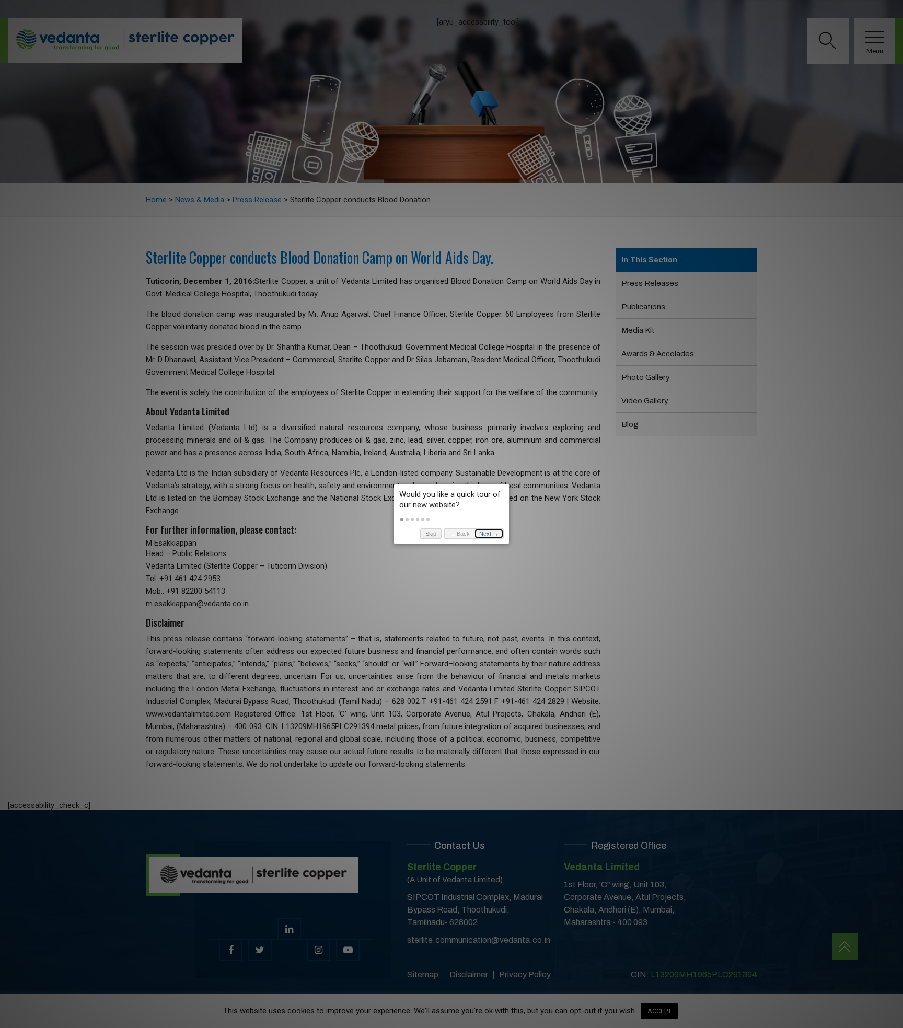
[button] (401, 519)
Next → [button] (489, 533)
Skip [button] (430, 533)
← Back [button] (459, 533)
